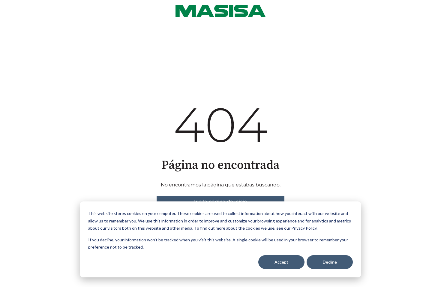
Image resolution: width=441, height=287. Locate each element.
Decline (330, 261)
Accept (281, 261)
